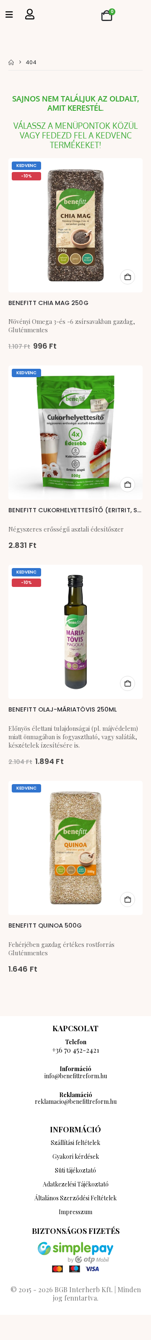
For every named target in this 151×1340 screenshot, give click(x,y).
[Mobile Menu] (9, 15)
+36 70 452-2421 (75, 1049)
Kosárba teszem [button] (127, 276)
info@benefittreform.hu (75, 1076)
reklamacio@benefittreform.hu (76, 1101)
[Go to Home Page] (11, 62)
